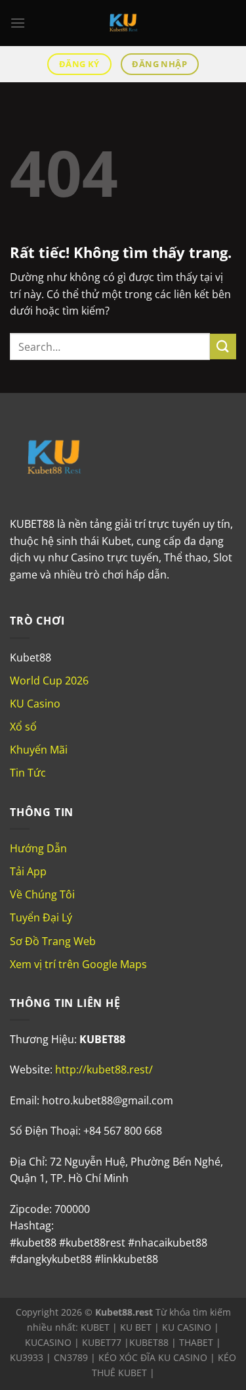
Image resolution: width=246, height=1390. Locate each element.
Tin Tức (28, 772)
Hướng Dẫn (38, 848)
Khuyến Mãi (39, 749)
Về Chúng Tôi (42, 894)
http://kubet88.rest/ (104, 1069)
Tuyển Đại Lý (41, 917)
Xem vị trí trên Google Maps (78, 964)
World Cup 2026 (49, 680)
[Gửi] (223, 346)
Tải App (28, 871)
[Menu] (18, 23)
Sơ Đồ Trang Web (53, 941)
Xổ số (23, 726)
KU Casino (35, 703)
